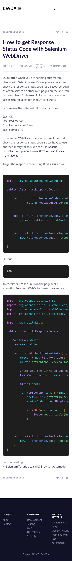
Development (34, 519)
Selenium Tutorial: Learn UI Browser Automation (36, 466)
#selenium (25, 66)
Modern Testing (60, 530)
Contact (7, 523)
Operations (33, 532)
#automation (57, 66)
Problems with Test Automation (60, 538)
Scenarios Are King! (59, 524)
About (6, 519)
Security (31, 536)
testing (7, 66)
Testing (31, 523)
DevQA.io (12, 8)
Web (29, 528)
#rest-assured (40, 66)
